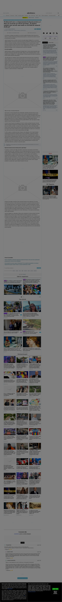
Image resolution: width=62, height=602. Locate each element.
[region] (31, 592)
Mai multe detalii (10, 588)
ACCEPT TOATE (55, 588)
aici (24, 595)
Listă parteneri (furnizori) (31, 591)
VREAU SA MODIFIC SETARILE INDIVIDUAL (55, 592)
